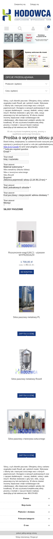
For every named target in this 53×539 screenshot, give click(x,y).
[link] (26, 59)
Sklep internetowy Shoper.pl (27, 537)
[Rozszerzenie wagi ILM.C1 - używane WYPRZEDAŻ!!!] (26, 234)
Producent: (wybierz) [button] (13, 84)
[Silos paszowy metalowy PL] (26, 299)
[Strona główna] (26, 15)
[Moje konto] (33, 28)
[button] (6, 28)
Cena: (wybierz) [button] (11, 91)
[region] (26, 59)
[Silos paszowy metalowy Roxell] (26, 361)
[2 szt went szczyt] (26, 38)
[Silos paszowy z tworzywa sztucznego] (26, 421)
